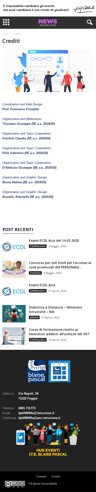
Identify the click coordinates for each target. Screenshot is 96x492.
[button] (89, 22)
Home (5, 33)
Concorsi (35, 272)
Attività (34, 317)
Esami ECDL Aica (42, 285)
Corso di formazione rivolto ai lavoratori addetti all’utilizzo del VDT (59, 331)
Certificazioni (37, 246)
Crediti (55, 476)
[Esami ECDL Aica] (14, 291)
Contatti (41, 476)
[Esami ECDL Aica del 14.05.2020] (14, 247)
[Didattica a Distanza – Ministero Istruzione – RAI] (14, 313)
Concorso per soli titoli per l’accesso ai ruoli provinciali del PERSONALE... (60, 264)
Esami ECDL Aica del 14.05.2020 (54, 240)
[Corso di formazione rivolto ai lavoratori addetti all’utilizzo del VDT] (14, 336)
